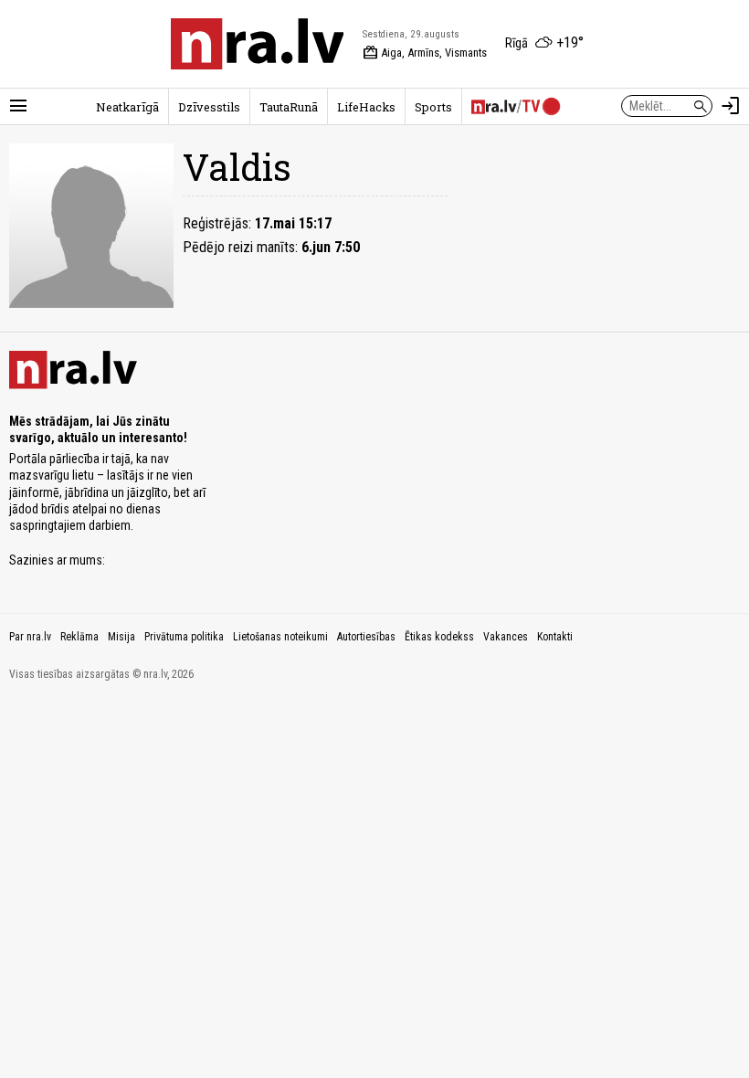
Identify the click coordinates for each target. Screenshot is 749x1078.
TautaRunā (288, 107)
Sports (433, 107)
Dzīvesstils (209, 107)
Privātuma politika (184, 636)
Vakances (505, 636)
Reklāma (79, 636)
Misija (121, 636)
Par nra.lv (30, 636)
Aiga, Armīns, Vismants (425, 53)
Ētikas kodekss (439, 636)
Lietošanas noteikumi (280, 636)
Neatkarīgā (127, 107)
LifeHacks (366, 107)
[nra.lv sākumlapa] (257, 43)
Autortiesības (366, 636)
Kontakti (555, 636)
